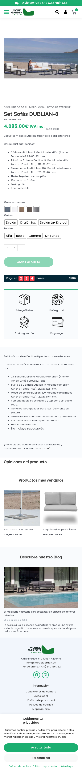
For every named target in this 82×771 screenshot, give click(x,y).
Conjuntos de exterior (54, 107)
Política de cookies (20, 766)
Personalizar (41, 758)
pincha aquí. (42, 448)
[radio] (7, 209)
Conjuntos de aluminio (20, 107)
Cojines (8, 215)
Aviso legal (66, 766)
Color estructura (14, 202)
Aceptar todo (41, 747)
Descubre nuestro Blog (41, 557)
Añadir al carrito (28, 262)
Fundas (8, 228)
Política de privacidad (46, 766)
